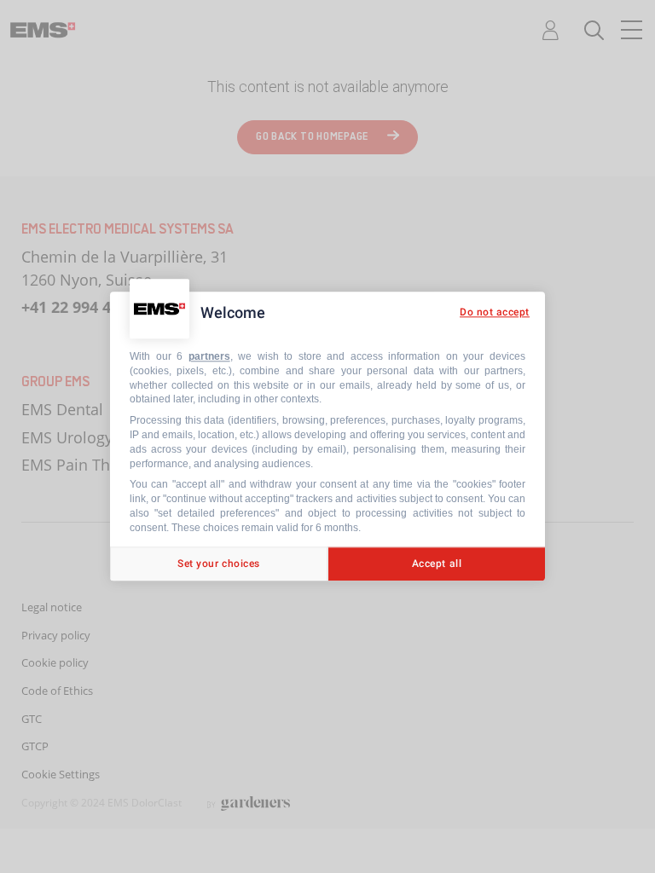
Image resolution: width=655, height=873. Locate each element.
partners (209, 356)
